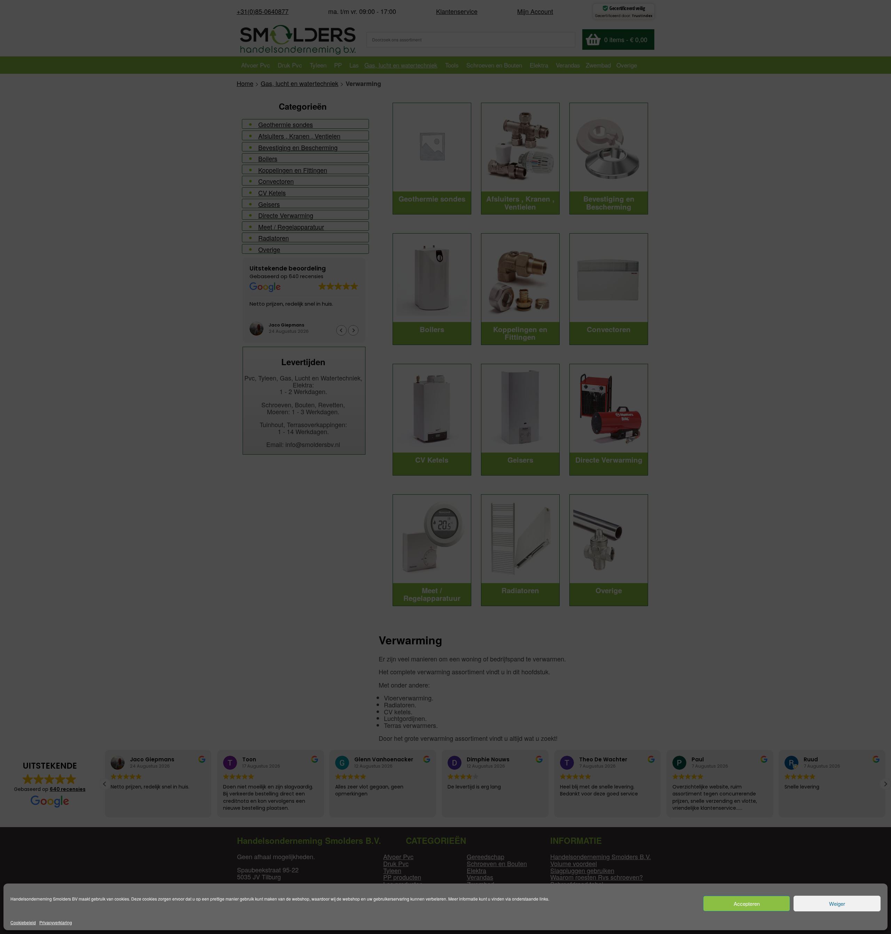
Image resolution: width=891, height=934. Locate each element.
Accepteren (747, 903)
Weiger (837, 903)
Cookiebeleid (23, 922)
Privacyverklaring (55, 922)
